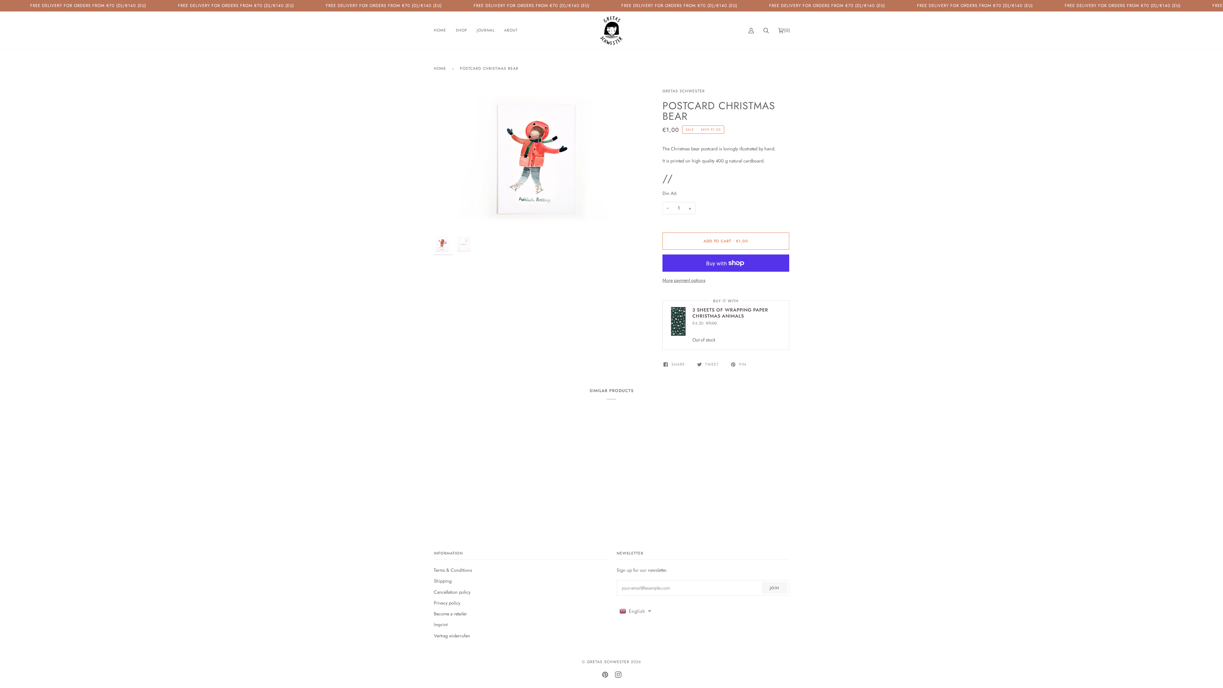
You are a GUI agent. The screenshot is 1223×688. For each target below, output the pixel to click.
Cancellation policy (452, 592)
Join (774, 588)
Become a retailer (450, 613)
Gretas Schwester (683, 91)
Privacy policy (447, 602)
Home (440, 68)
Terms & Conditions (453, 570)
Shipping (443, 580)
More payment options (683, 280)
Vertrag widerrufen (452, 635)
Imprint (440, 624)
